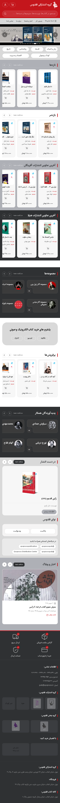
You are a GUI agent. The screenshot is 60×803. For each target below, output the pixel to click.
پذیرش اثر (39, 21)
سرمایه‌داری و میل (27, 87)
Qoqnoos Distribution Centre (25, 552)
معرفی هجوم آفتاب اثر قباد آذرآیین (42, 607)
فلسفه (37, 49)
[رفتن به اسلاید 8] (25, 43)
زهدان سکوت (27, 237)
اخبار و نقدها (28, 21)
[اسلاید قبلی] (55, 34)
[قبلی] (10, 65)
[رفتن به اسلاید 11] (20, 43)
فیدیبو (30, 338)
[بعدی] (4, 65)
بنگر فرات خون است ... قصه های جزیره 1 (27, 137)
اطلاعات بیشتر (49, 511)
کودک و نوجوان (44, 55)
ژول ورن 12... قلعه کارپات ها (48, 187)
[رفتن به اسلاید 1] (39, 43)
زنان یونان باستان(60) (48, 137)
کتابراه (17, 338)
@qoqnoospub (48, 546)
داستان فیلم (48, 87)
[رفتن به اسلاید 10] (22, 43)
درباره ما (18, 21)
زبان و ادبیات (51, 49)
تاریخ (8, 49)
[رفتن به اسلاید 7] (27, 43)
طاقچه (43, 338)
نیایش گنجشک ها (48, 237)
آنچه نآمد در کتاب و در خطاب (48, 377)
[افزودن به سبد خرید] (48, 98)
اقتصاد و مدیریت (16, 55)
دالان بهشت (27, 377)
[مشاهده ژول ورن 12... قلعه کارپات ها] (30, 483)
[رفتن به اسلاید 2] (37, 43)
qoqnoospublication (28, 546)
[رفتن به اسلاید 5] (30, 43)
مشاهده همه (18, 65)
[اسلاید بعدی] (4, 34)
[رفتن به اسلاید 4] (33, 43)
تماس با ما (9, 21)
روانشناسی (22, 49)
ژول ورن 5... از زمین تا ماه (26, 187)
